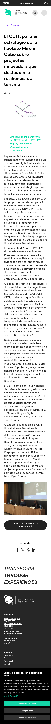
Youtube (8, 664)
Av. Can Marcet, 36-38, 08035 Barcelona (13, 626)
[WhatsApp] (28, 549)
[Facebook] (17, 549)
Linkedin (8, 652)
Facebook (8, 661)
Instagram (8, 655)
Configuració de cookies (27, 717)
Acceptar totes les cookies (27, 703)
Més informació (11, 696)
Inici (6, 25)
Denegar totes (27, 711)
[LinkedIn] (33, 549)
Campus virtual (27, 3)
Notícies (15, 25)
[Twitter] (22, 549)
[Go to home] (15, 12)
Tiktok (7, 658)
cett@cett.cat (10, 618)
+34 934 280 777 (12, 619)
